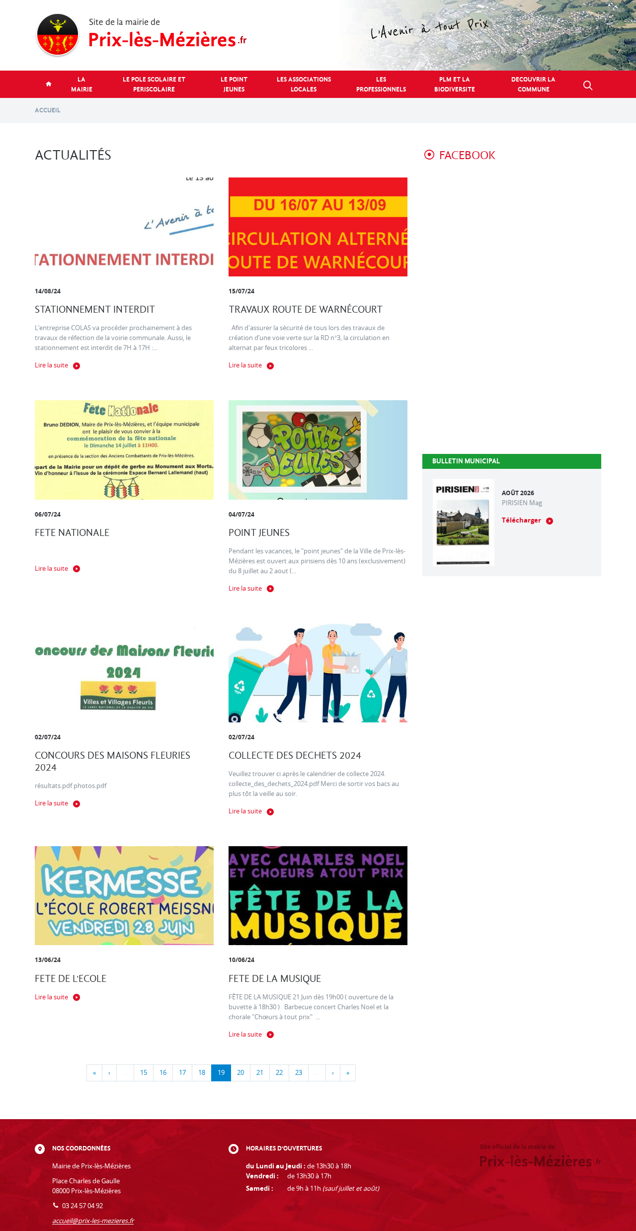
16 (162, 1072)
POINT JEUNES (259, 532)
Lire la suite (51, 365)
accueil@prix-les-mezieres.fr (93, 1221)
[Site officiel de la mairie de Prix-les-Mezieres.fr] (318, 35)
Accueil (48, 110)
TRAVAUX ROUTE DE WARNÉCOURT (306, 309)
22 (279, 1072)
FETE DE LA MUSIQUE (275, 978)
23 (298, 1072)
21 (259, 1072)
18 (201, 1072)
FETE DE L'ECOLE (70, 978)
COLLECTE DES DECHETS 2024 (295, 755)
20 (240, 1072)
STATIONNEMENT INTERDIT (95, 309)
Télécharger (521, 520)
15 (143, 1072)
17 (182, 1072)
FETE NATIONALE (72, 532)
